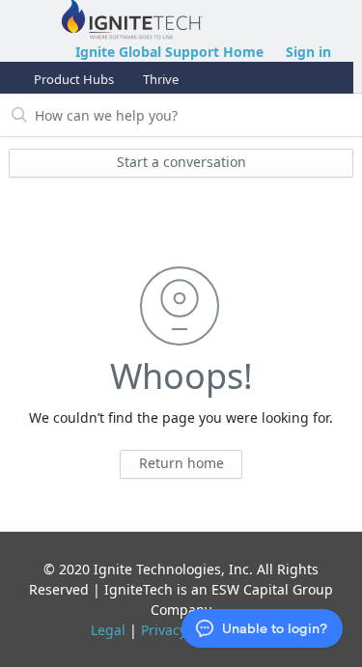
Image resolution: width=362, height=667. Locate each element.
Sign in (308, 51)
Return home (181, 463)
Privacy (163, 630)
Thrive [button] (161, 79)
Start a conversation (181, 162)
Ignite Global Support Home (169, 51)
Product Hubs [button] (74, 79)
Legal (108, 630)
